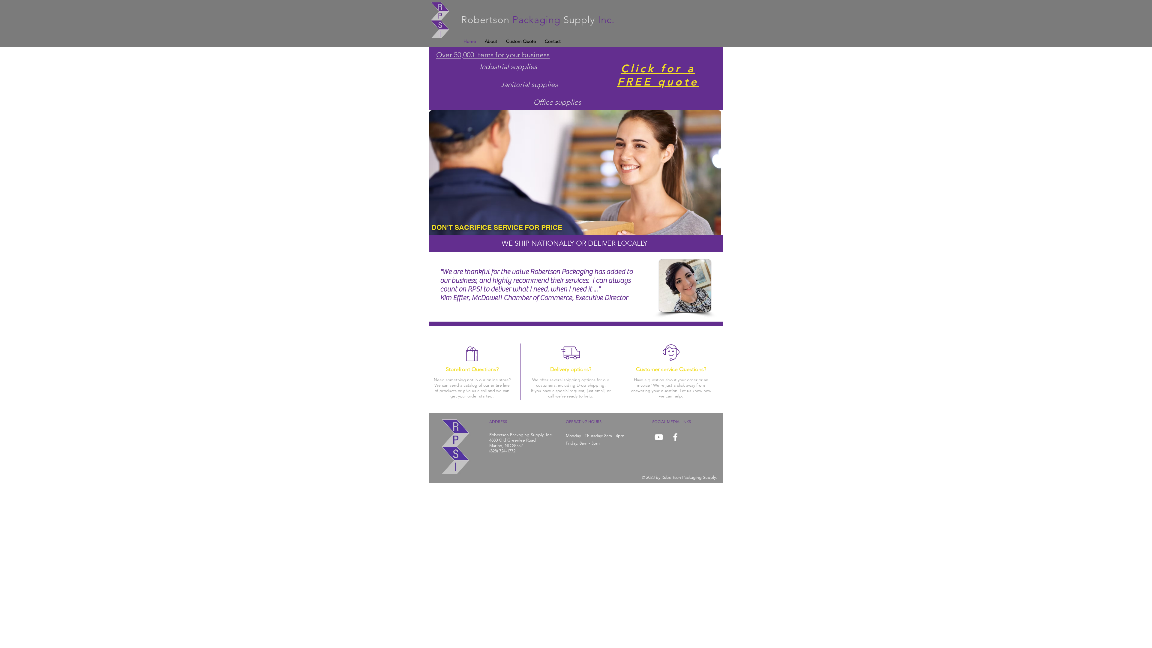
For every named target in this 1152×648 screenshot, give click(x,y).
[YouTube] (659, 437)
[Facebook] (675, 437)
